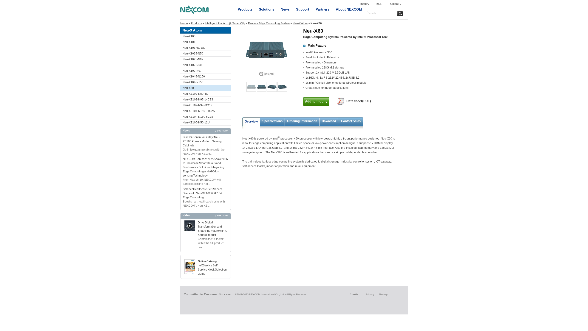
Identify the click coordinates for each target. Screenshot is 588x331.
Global (394, 4)
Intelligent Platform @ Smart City (225, 23)
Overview (251, 121)
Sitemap (383, 294)
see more (222, 130)
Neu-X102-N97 (192, 70)
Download (329, 121)
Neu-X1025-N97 (193, 59)
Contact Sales (351, 121)
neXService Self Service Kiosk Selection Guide (212, 269)
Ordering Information (302, 121)
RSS (379, 4)
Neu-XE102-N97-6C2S (197, 105)
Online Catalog (207, 261)
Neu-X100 (189, 36)
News (285, 9)
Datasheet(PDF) (358, 101)
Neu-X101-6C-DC (194, 47)
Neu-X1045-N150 (194, 76)
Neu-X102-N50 (192, 65)
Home (184, 23)
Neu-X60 (188, 88)
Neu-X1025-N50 (193, 53)
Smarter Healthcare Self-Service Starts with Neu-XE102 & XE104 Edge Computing (203, 193)
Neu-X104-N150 (193, 82)
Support (302, 9)
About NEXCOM (349, 9)
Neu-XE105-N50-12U (196, 122)
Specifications (272, 121)
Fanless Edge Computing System (269, 23)
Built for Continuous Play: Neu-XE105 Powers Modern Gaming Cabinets (202, 141)
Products (245, 9)
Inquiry (365, 4)
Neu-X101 (189, 42)
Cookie (354, 294)
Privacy (370, 294)
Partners (322, 9)
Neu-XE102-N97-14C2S (198, 99)
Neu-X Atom (300, 23)
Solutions (266, 9)
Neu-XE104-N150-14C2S (199, 111)
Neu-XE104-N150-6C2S (198, 116)
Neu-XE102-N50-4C (195, 93)
